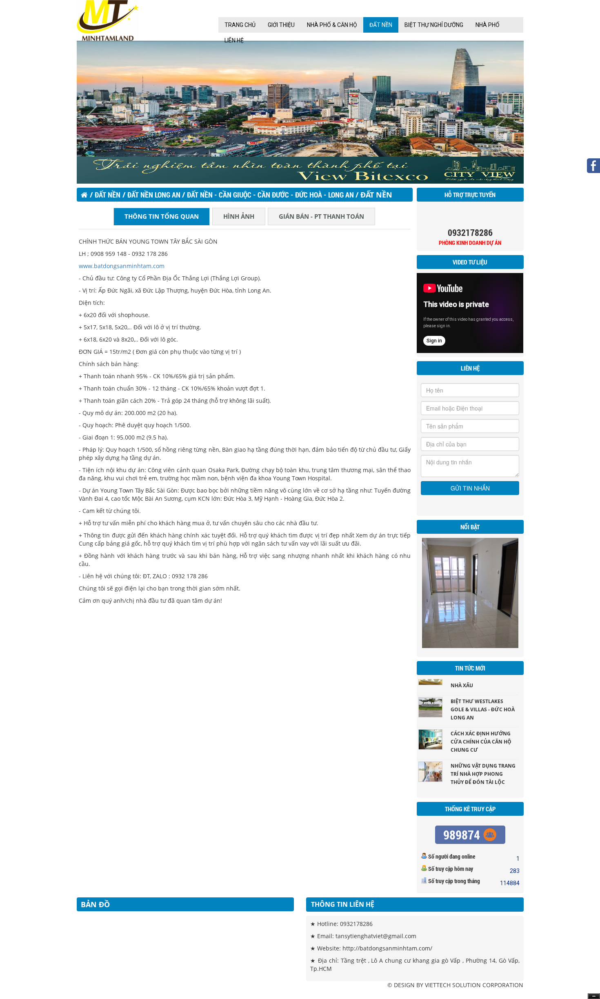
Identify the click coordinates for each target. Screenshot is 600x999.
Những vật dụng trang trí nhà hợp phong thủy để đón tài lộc (483, 762)
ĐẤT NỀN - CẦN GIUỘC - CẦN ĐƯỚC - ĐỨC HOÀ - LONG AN (271, 195)
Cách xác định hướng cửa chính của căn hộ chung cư (481, 730)
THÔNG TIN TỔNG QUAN (161, 216)
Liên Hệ (234, 40)
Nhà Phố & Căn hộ (332, 25)
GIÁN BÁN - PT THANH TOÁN (321, 216)
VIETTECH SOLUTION (453, 985)
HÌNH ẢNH (238, 216)
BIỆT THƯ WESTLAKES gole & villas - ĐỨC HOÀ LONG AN (483, 698)
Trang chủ (240, 25)
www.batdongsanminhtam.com (121, 266)
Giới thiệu (281, 25)
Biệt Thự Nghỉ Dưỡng (433, 25)
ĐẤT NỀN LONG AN (154, 195)
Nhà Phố (488, 25)
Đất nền (380, 25)
